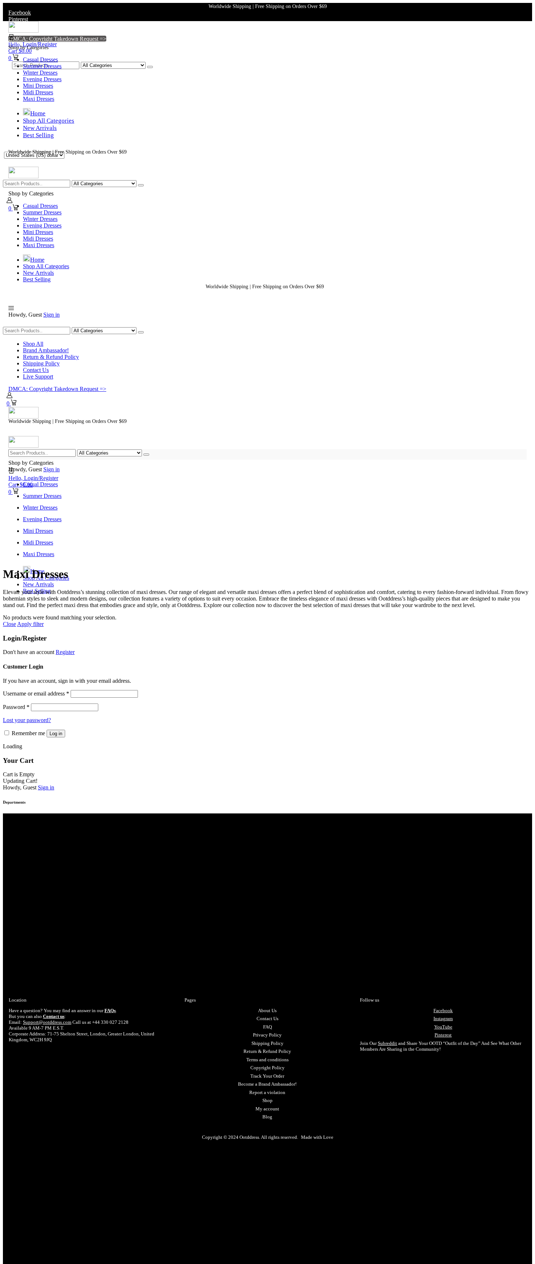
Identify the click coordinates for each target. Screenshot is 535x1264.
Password (16, 707)
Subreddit (387, 1043)
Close (9, 624)
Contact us (53, 1016)
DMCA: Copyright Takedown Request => (57, 39)
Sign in (51, 315)
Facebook (443, 1010)
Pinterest (443, 1035)
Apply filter (30, 624)
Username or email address (36, 693)
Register (65, 652)
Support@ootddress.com (47, 1022)
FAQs (110, 1010)
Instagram (443, 1018)
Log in (55, 733)
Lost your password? (27, 720)
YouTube (443, 1027)
